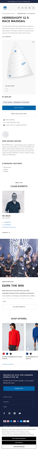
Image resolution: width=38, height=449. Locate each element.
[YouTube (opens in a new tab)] (20, 413)
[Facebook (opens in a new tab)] (4, 413)
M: (6, 225)
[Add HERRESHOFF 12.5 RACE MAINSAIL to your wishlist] (33, 42)
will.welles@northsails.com (9, 227)
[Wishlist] (26, 8)
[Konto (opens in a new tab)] (22, 8)
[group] (13, 342)
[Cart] (29, 8)
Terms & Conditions (13, 426)
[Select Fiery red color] (3, 353)
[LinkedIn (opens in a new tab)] (14, 413)
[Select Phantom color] (10, 353)
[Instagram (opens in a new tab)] (9, 413)
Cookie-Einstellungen (19, 446)
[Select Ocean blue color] (7, 353)
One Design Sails (8, 13)
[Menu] (33, 7)
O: (6, 222)
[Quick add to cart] (4, 348)
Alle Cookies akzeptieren (19, 438)
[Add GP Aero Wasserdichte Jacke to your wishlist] (22, 325)
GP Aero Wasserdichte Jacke (12, 357)
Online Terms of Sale (24, 426)
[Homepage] (5, 8)
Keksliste (5, 426)
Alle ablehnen (19, 442)
